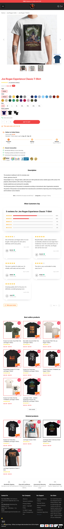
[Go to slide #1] (23, 68)
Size (2, 103)
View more (32, 409)
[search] (58, 6)
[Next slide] (60, 39)
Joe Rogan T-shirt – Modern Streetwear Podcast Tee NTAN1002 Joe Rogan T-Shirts (31, 399)
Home (3, 13)
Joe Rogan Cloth (11, 13)
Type (2, 88)
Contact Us (40, 510)
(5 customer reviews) (14, 82)
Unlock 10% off (3, 522)
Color (2, 94)
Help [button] (61, 527)
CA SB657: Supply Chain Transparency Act (28, 512)
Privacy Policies (27, 503)
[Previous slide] (4, 39)
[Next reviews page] (59, 305)
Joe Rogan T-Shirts (24, 13)
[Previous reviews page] (51, 305)
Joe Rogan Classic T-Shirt (29, 439)
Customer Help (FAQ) (42, 512)
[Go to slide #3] (41, 68)
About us (25, 499)
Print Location (5, 108)
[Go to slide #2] (32, 68)
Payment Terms (41, 503)
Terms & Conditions (28, 501)
